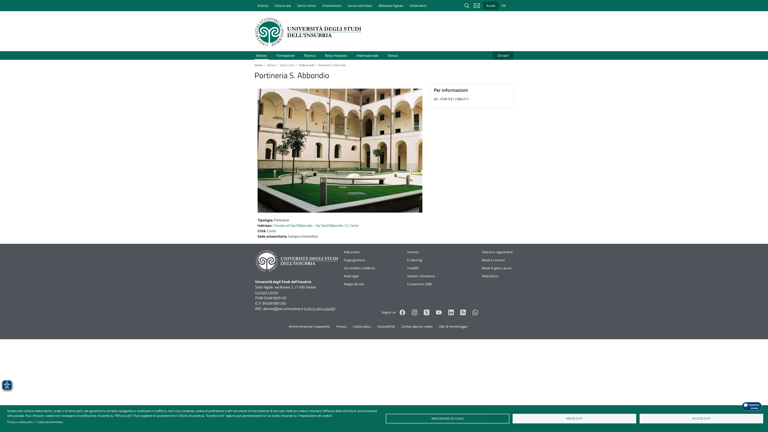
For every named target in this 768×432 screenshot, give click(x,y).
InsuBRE (413, 268)
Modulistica (490, 276)
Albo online (351, 252)
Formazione (286, 55)
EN (504, 5)
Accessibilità (386, 326)
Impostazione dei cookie (447, 419)
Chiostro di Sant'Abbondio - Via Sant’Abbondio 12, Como (316, 225)
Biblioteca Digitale (391, 5)
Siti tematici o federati (359, 268)
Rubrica (263, 5)
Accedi (490, 5)
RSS (463, 312)
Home (258, 65)
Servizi (393, 55)
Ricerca (309, 55)
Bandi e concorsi (493, 260)
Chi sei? (503, 55)
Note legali (351, 276)
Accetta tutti (701, 419)
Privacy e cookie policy (20, 422)
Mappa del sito (354, 284)
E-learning (414, 260)
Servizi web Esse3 (360, 5)
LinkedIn (451, 312)
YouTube (438, 312)
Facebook (402, 312)
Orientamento (331, 5)
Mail (477, 6)
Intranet (413, 252)
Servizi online (306, 5)
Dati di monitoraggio (453, 326)
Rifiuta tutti (574, 419)
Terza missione (336, 55)
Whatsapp (475, 312)
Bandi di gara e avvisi (497, 268)
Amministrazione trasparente (309, 326)
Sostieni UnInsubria (421, 276)
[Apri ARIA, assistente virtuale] (752, 406)
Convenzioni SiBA (419, 284)
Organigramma (354, 260)
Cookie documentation (50, 422)
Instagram (414, 312)
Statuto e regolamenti (497, 252)
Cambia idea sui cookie (417, 326)
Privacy (341, 326)
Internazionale (367, 55)
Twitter (426, 312)
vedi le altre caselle (319, 308)
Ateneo (261, 55)
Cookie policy (362, 326)
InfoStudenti (418, 5)
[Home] (309, 32)
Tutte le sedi (282, 5)
